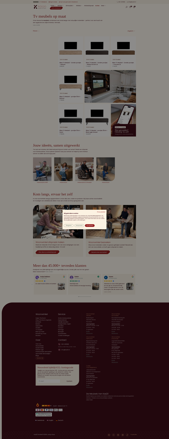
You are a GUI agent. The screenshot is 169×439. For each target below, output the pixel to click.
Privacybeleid (101, 212)
